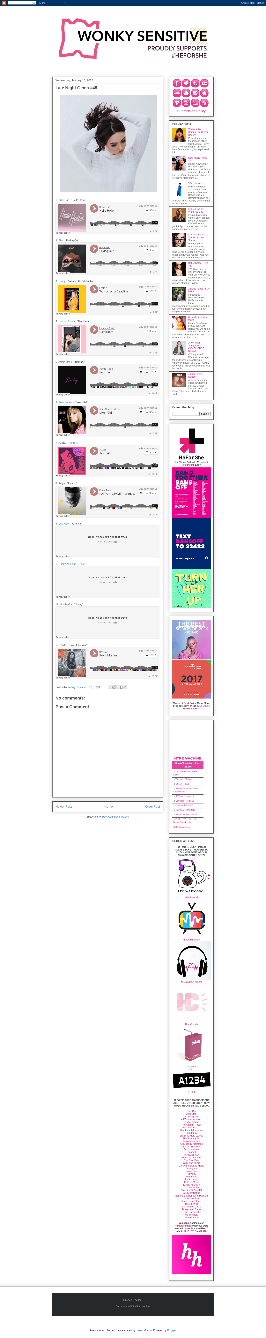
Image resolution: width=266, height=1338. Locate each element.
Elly (60, 240)
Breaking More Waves (191, 1135)
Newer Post (63, 806)
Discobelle (191, 1152)
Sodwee (191, 1066)
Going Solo (191, 1171)
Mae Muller (66, 604)
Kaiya (61, 483)
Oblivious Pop (191, 1198)
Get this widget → (181, 827)
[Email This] (110, 687)
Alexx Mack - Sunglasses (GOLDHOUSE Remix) (196, 346)
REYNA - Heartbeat (184, 796)
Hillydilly (191, 1174)
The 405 (191, 1111)
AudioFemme (191, 1122)
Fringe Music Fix (191, 939)
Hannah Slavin (66, 321)
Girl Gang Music (191, 1163)
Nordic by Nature (191, 1193)
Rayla (63, 645)
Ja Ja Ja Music (191, 1182)
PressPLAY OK (191, 1204)
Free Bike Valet (191, 1160)
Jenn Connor (65, 402)
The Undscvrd (191, 1212)
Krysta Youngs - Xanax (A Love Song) (196, 237)
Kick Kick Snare (191, 1184)
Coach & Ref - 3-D (184, 805)
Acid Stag (191, 1114)
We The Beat (191, 1214)
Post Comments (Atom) (115, 816)
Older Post (152, 806)
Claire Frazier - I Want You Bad (196, 210)
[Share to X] (117, 687)
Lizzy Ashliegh (68, 564)
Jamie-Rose (65, 361)
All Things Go (191, 1116)
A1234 (191, 1092)
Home (108, 806)
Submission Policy (191, 111)
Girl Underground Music (191, 1165)
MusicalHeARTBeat (191, 982)
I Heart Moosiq (191, 897)
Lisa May (63, 523)
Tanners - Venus (183, 779)
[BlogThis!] (114, 687)
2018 (204, 1231)
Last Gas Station (191, 1187)
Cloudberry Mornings (191, 1144)
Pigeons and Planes (191, 1201)
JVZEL (62, 442)
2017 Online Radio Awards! (196, 707)
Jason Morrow (144, 1330)
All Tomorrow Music (191, 1119)
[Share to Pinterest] (125, 687)
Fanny (61, 281)
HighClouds (191, 1024)
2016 (186, 1231)
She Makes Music (191, 1206)
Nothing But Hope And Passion (191, 1195)
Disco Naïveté (191, 1149)
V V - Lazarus (195, 183)
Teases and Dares (191, 1209)
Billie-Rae (63, 200)
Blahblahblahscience (191, 1130)
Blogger (171, 1330)
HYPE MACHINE (187, 758)
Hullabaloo (191, 1176)
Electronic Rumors (191, 1157)
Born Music (191, 1133)
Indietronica (191, 1179)
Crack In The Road (191, 1146)
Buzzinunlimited (191, 1141)
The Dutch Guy (191, 1154)
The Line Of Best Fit (191, 1190)
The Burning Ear (191, 1138)
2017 (193, 1231)
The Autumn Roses (191, 1124)
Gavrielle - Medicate (184, 801)
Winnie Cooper (191, 1217)
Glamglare (191, 1168)
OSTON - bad (182, 784)
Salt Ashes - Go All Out (186, 814)
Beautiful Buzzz (191, 1127)
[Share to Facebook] (121, 687)
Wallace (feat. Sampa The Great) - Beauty (198, 132)
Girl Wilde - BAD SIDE (185, 810)
